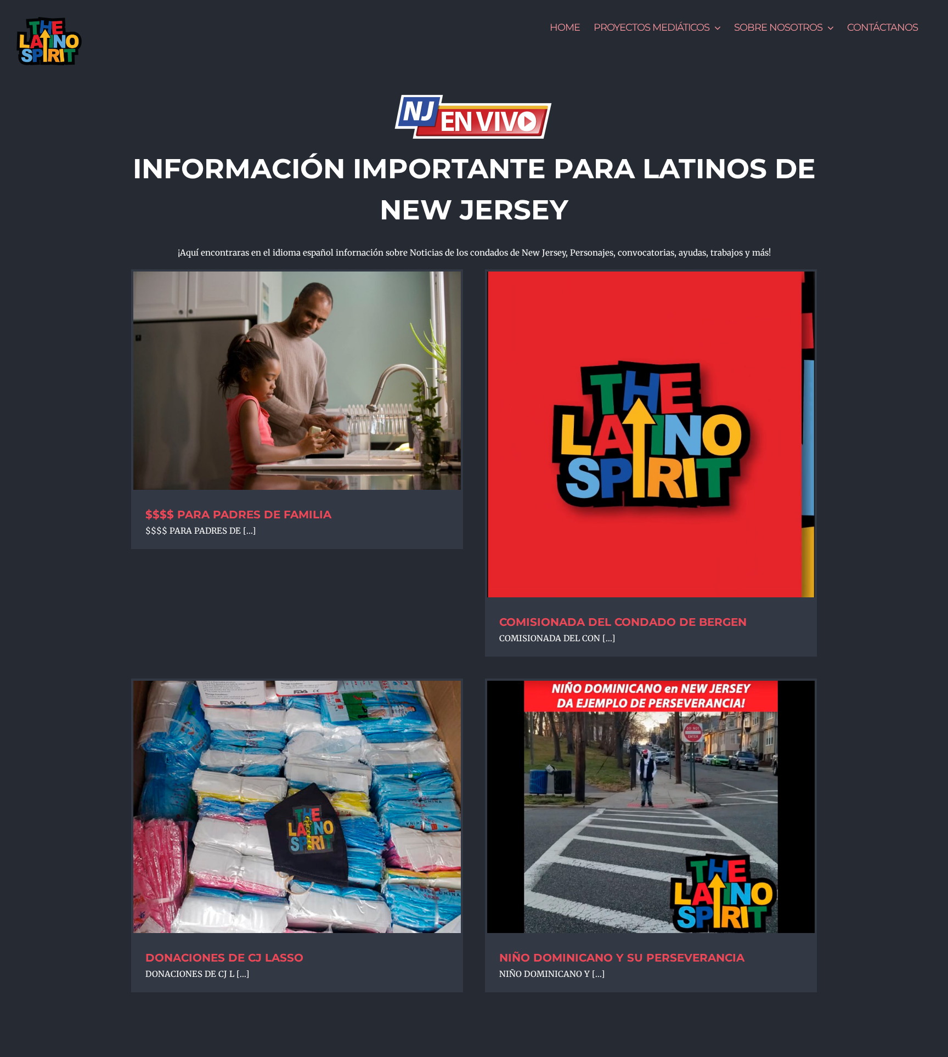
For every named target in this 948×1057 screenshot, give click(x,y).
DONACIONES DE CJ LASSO (224, 957)
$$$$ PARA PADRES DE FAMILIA (238, 514)
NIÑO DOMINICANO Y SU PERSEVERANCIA (621, 957)
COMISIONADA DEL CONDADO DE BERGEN (623, 622)
